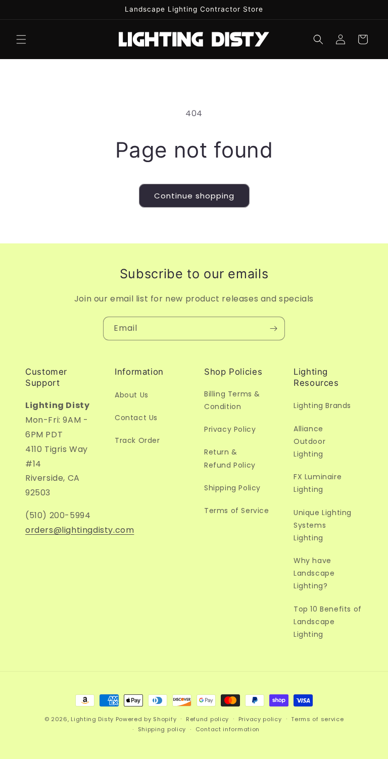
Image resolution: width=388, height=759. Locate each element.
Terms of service (317, 719)
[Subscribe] (273, 328)
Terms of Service (236, 510)
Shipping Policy (232, 488)
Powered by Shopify (146, 719)
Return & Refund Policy (230, 458)
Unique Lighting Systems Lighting (323, 525)
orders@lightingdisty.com (79, 530)
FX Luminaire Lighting (318, 483)
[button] (21, 39)
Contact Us (136, 418)
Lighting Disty (92, 719)
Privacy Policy (230, 429)
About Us (132, 395)
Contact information (228, 729)
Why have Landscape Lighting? (314, 573)
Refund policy (207, 719)
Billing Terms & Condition (232, 400)
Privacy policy (260, 719)
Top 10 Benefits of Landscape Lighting (328, 621)
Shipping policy (162, 729)
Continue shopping (194, 195)
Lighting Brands (322, 405)
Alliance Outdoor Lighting (309, 441)
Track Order (137, 440)
